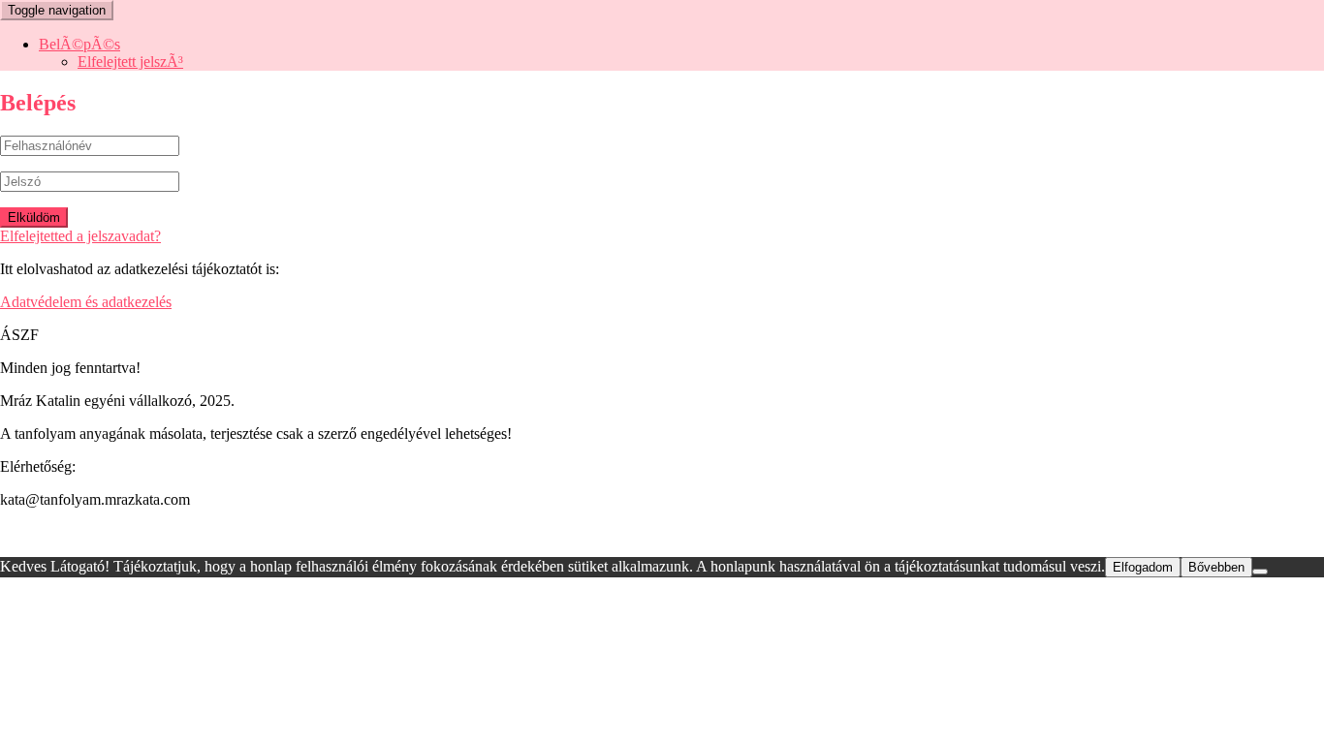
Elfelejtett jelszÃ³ (130, 61)
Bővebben (1216, 567)
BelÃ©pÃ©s (79, 44)
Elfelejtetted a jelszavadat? (80, 236)
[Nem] (1260, 571)
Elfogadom (1143, 567)
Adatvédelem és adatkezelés (86, 302)
